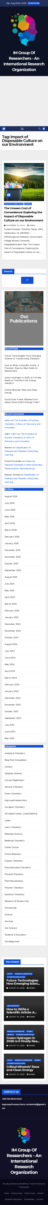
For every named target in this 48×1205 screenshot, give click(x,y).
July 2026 (10, 503)
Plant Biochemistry (14, 881)
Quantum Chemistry (14, 894)
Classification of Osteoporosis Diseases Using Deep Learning (21, 451)
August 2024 (11, 644)
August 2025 (11, 577)
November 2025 (13, 557)
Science (28, 204)
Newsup (39, 1184)
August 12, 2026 (17, 1074)
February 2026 (12, 536)
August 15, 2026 (17, 1046)
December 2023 (12, 698)
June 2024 (10, 657)
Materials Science (13, 834)
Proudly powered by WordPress (16, 1184)
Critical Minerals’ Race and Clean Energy (22, 1068)
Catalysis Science (13, 773)
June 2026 (10, 510)
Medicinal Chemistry (15, 840)
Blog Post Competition (14, 204)
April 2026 (10, 523)
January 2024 (12, 691)
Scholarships (29, 1199)
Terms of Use (29, 1193)
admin (32, 225)
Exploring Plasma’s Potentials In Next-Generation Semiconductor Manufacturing (24, 465)
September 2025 (13, 570)
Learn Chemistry (13, 827)
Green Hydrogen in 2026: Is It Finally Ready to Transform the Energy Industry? (23, 380)
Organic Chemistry (14, 861)
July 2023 (9, 725)
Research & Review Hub (17, 901)
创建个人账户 (11, 434)
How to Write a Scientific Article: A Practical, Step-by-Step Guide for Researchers (22, 368)
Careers (8, 766)
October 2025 (11, 563)
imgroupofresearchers (16, 800)
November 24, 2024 (15, 225)
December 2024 (13, 624)
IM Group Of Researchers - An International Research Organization (24, 1161)
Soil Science (11, 928)
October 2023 (11, 711)
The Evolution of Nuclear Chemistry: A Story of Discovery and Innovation (22, 424)
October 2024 (11, 637)
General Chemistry (14, 787)
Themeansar (24, 1187)
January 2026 (12, 543)
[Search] (27, 280)
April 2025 (10, 597)
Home (6, 1193)
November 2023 (13, 704)
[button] (40, 128)
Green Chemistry (13, 793)
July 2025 (9, 583)
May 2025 (9, 590)
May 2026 (10, 516)
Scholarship (11, 908)
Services (9, 921)
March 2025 (11, 604)
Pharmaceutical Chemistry (18, 867)
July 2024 (10, 651)
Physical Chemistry (14, 874)
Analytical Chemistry (15, 753)
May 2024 (10, 664)
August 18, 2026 (17, 1017)
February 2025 (12, 610)
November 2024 (13, 631)
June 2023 (10, 731)
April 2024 (10, 671)
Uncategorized (12, 941)
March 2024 (11, 678)
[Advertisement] (24, 101)
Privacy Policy (16, 1193)
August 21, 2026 (17, 988)
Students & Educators (15, 934)
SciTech (40, 1199)
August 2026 (11, 496)
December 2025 (12, 550)
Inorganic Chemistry (15, 807)
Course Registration (14, 780)
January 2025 (11, 617)
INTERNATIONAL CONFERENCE (21, 813)
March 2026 (11, 530)
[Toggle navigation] (22, 128)
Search (8, 271)
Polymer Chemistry (14, 887)
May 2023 (9, 738)
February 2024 (12, 684)
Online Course (12, 847)
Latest (7, 820)
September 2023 (13, 718)
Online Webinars (13, 854)
